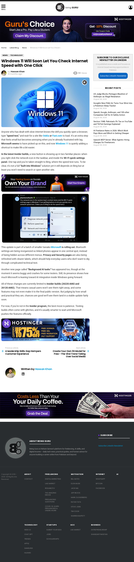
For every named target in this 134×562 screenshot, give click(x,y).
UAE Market (50, 483)
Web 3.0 (27, 529)
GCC (72, 525)
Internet (100, 474)
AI (117, 474)
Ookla (46, 135)
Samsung (28, 548)
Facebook (100, 488)
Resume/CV (50, 488)
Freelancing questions (50, 500)
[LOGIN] (131, 7)
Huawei (27, 553)
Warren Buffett (78, 516)
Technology (31, 525)
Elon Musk (75, 483)
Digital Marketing (53, 479)
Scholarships (52, 539)
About (27, 474)
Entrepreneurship (99, 529)
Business (95, 525)
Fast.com (57, 135)
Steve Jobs (76, 506)
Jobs (48, 534)
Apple (26, 543)
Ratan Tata (76, 502)
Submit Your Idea (54, 529)
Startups (51, 525)
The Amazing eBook (50, 494)
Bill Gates (75, 479)
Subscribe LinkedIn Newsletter (113, 76)
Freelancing (51, 474)
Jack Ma (74, 488)
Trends (27, 539)
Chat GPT (28, 534)
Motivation (77, 474)
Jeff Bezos (75, 493)
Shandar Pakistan (99, 534)
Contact (28, 479)
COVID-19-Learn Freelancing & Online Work (52, 508)
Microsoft (56, 247)
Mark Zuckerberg (79, 497)
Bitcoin (99, 483)
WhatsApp (100, 479)
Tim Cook (75, 511)
